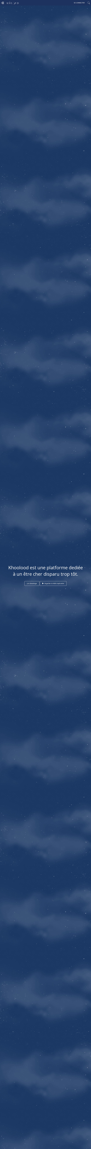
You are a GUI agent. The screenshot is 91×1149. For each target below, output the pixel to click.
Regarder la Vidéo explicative (54, 583)
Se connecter (79, 3)
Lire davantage (32, 583)
